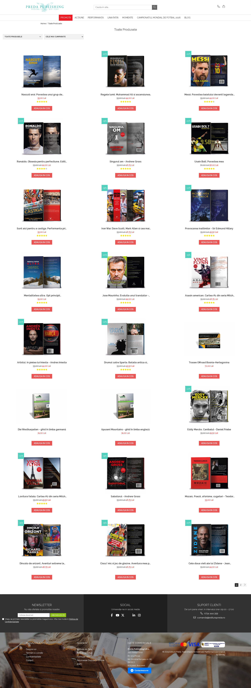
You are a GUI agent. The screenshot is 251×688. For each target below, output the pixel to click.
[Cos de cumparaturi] (223, 6)
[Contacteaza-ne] (218, 6)
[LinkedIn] (133, 615)
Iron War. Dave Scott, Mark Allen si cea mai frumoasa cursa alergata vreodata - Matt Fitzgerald (125, 228)
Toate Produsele (55, 23)
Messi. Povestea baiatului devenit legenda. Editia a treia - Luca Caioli (209, 94)
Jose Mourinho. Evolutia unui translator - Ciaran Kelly (125, 295)
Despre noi (31, 649)
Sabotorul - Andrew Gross (125, 496)
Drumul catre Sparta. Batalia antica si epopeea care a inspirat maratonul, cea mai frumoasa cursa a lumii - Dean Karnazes (125, 362)
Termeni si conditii (34, 653)
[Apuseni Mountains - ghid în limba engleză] (125, 406)
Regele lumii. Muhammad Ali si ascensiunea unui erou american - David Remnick (125, 94)
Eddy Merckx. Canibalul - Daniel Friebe (209, 429)
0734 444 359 (211, 613)
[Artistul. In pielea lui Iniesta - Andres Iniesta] (41, 339)
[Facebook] (111, 615)
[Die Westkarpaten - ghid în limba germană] (41, 406)
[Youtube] (117, 615)
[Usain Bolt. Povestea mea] (209, 138)
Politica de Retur (84, 653)
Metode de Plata (84, 649)
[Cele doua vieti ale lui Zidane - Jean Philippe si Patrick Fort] (209, 540)
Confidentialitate (33, 657)
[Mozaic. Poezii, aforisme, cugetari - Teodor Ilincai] (209, 473)
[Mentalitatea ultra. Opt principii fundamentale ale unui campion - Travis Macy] (41, 272)
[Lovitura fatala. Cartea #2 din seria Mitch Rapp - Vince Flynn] (41, 473)
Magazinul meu (36, 643)
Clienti (82, 643)
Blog (187, 17)
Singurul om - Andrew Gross (125, 161)
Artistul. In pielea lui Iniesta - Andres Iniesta (42, 362)
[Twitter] (122, 615)
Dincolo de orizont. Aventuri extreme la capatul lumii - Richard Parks (42, 563)
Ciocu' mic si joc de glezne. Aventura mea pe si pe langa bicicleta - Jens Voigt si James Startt (125, 563)
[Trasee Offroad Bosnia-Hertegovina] (209, 339)
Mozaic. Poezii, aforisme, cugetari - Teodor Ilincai (209, 496)
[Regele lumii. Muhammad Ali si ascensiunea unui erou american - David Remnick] (125, 71)
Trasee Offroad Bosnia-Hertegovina (209, 362)
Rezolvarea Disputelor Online (90, 660)
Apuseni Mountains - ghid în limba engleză (125, 429)
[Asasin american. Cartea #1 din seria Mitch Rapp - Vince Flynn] (209, 272)
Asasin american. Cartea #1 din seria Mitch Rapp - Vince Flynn (209, 295)
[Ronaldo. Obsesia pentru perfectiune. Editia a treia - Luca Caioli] (41, 138)
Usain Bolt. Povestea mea (209, 161)
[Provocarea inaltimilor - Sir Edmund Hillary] (209, 205)
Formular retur (83, 657)
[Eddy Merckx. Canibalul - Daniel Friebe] (209, 406)
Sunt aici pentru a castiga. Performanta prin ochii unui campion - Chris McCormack (42, 228)
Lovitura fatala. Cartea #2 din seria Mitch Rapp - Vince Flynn (41, 496)
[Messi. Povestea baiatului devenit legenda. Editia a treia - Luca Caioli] (209, 71)
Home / (44, 23)
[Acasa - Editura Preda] (48, 7)
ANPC (79, 664)
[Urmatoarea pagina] (245, 585)
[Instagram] (139, 615)
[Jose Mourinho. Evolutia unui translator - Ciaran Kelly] (125, 272)
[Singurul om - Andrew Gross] (125, 138)
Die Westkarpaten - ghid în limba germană (42, 429)
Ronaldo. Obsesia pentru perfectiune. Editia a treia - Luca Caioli (42, 161)
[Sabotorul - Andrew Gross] (125, 473)
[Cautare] (154, 7)
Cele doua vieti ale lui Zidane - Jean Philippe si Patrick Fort (209, 563)
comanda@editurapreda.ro (211, 617)
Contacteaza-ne (141, 670)
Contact (29, 660)
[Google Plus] (128, 615)
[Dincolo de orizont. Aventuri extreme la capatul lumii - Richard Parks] (41, 540)
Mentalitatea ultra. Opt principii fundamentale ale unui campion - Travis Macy (42, 295)
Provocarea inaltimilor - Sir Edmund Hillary (209, 228)
